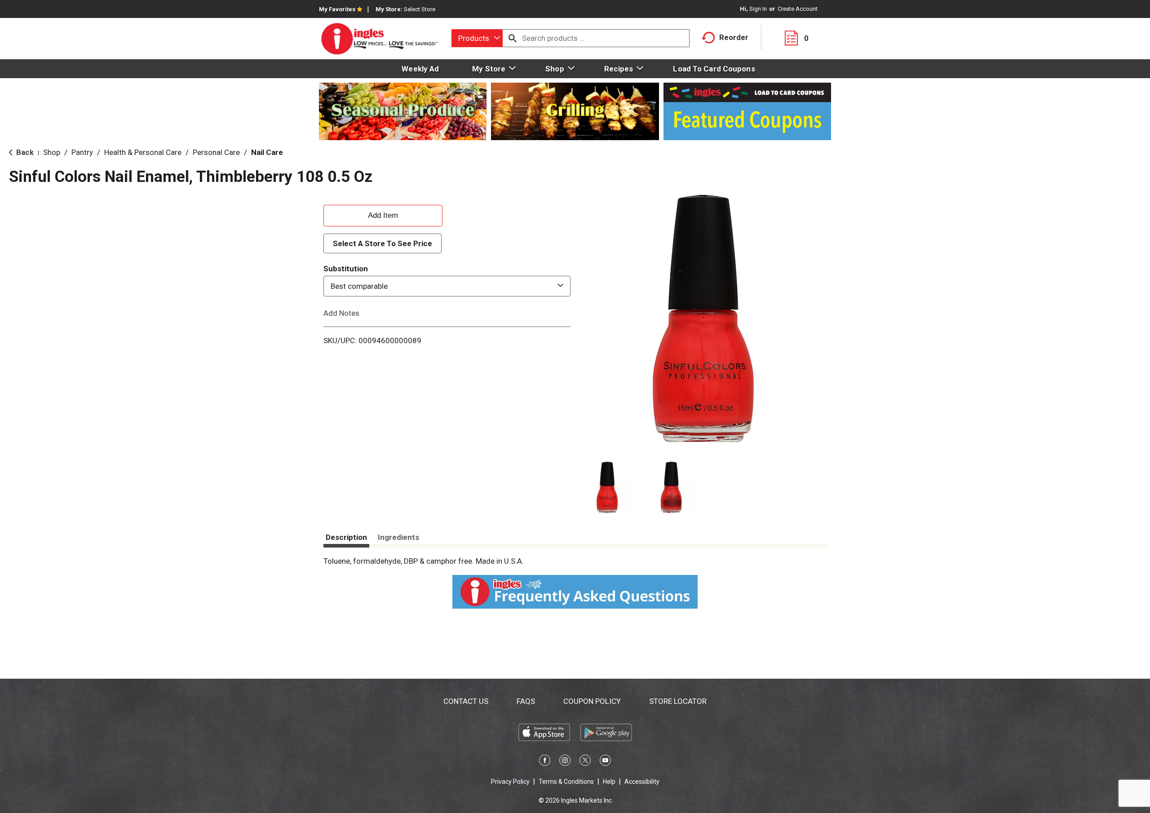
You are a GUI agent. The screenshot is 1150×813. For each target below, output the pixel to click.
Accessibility (641, 781)
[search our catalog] (512, 38)
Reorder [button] (733, 37)
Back (24, 152)
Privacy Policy (510, 781)
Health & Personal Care (142, 152)
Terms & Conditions (566, 781)
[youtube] (605, 761)
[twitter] (585, 761)
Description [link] (346, 537)
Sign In (758, 8)
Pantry (82, 152)
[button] (607, 487)
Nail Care (267, 152)
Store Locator (678, 701)
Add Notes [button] (341, 313)
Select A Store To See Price (382, 243)
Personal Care (216, 152)
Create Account (798, 8)
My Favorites (337, 9)
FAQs (526, 701)
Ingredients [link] (398, 537)
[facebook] (544, 761)
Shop (51, 152)
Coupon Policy (592, 701)
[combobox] (477, 38)
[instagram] (565, 761)
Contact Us (465, 701)
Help (609, 781)
